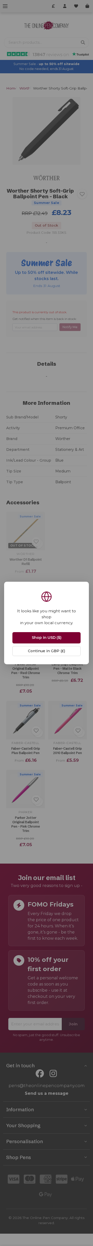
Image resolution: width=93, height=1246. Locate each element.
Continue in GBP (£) (46, 651)
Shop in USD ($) (46, 637)
